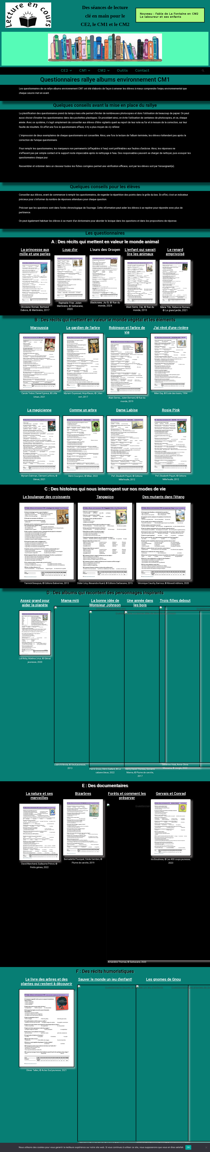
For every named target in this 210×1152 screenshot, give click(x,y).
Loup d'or (70, 250)
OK (188, 1147)
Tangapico (105, 497)
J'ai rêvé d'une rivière (170, 328)
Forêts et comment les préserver (127, 795)
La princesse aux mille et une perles (35, 252)
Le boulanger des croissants (46, 497)
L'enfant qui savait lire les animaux (140, 252)
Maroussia (39, 328)
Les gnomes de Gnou (163, 979)
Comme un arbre (83, 410)
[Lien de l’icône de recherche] (203, 71)
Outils (122, 70)
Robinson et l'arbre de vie (127, 330)
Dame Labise (127, 410)
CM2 (102, 70)
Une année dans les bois (140, 602)
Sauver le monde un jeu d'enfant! (105, 979)
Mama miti (70, 600)
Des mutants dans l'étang (163, 497)
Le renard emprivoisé (175, 252)
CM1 (82, 70)
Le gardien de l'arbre (83, 328)
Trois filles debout (175, 600)
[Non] (206, 1147)
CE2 (64, 70)
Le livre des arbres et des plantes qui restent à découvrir (46, 981)
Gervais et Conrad (171, 793)
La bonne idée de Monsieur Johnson (105, 602)
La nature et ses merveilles (39, 795)
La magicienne (39, 410)
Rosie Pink (171, 410)
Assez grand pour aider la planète (35, 602)
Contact (142, 70)
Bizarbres (83, 793)
